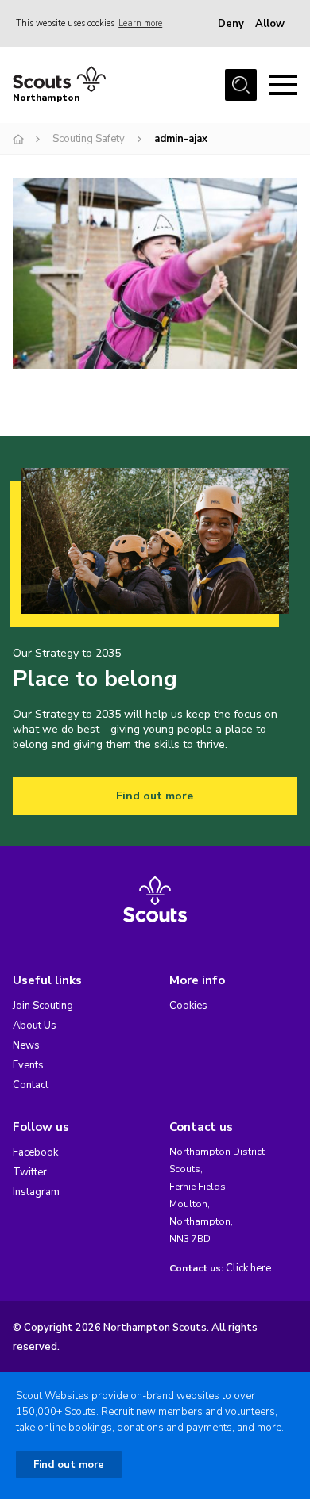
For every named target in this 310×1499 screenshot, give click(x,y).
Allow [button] (270, 24)
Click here (248, 1268)
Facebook (35, 1152)
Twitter (30, 1172)
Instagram (36, 1192)
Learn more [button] (140, 23)
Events (28, 1065)
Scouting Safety (88, 139)
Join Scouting (43, 1006)
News (26, 1045)
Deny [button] (231, 24)
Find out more (154, 795)
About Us (34, 1025)
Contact (30, 1085)
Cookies (188, 1006)
